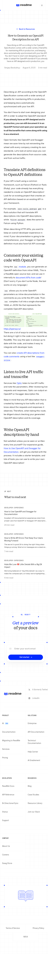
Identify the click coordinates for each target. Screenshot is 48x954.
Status (5, 812)
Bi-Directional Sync (10, 803)
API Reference (8, 795)
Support (5, 820)
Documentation (8, 732)
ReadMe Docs (8, 786)
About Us (6, 846)
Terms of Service (13, 928)
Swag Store (7, 863)
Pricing (5, 758)
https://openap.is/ (12, 329)
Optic (19, 383)
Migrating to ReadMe (11, 740)
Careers (5, 855)
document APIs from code (28, 277)
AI (5, 723)
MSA (25, 937)
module (20, 266)
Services (6, 749)
